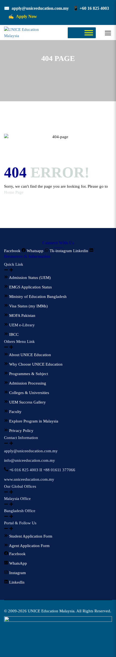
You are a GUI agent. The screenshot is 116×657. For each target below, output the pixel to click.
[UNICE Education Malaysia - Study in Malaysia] (26, 33)
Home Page (13, 192)
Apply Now (26, 16)
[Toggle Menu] (88, 32)
